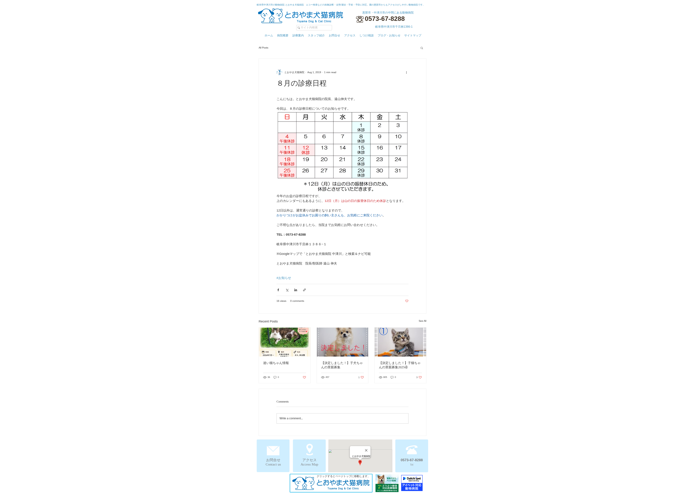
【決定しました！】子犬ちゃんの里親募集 (342, 365)
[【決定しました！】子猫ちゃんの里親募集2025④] (400, 342)
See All (422, 320)
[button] (421, 47)
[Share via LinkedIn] (295, 290)
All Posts (263, 47)
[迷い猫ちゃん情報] (284, 342)
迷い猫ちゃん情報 (276, 363)
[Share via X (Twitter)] (287, 290)
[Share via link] (304, 290)
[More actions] (406, 72)
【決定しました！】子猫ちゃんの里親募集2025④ (400, 365)
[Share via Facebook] (278, 290)
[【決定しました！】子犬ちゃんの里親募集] (342, 342)
